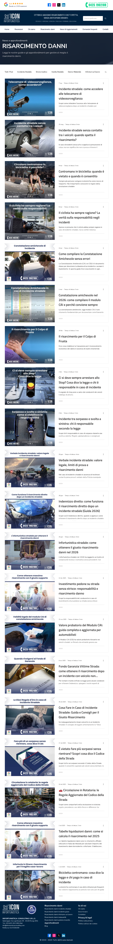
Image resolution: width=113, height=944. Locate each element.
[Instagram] (54, 5)
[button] (106, 72)
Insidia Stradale (58, 72)
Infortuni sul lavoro (92, 72)
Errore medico (41, 72)
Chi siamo (81, 909)
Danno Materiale (74, 72)
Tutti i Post (9, 72)
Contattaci (82, 914)
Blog (46, 926)
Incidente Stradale (24, 72)
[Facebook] (49, 5)
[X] (58, 5)
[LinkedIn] (63, 5)
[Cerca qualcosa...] (105, 18)
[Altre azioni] (104, 83)
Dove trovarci (83, 912)
